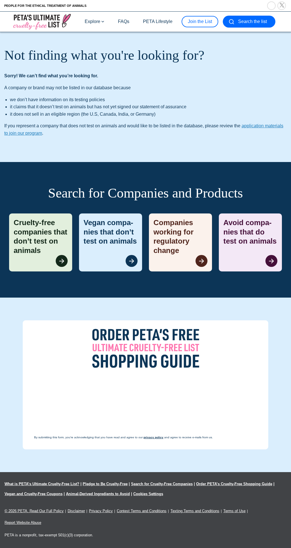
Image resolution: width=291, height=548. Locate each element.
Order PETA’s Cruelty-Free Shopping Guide (234, 484)
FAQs (123, 21)
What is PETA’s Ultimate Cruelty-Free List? (42, 484)
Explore (92, 21)
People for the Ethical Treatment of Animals (45, 5)
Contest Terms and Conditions (142, 511)
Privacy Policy (101, 511)
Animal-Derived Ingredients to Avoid (98, 494)
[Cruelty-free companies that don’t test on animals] (40, 242)
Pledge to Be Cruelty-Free (105, 484)
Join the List (200, 21)
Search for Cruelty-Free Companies (162, 484)
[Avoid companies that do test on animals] (250, 242)
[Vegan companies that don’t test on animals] (110, 242)
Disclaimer (76, 511)
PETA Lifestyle (157, 21)
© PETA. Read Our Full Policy (34, 511)
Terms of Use (234, 511)
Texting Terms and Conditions (195, 511)
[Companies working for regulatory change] (180, 242)
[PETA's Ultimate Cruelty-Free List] (42, 21)
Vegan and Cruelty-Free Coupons (34, 494)
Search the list (252, 21)
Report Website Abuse (23, 522)
